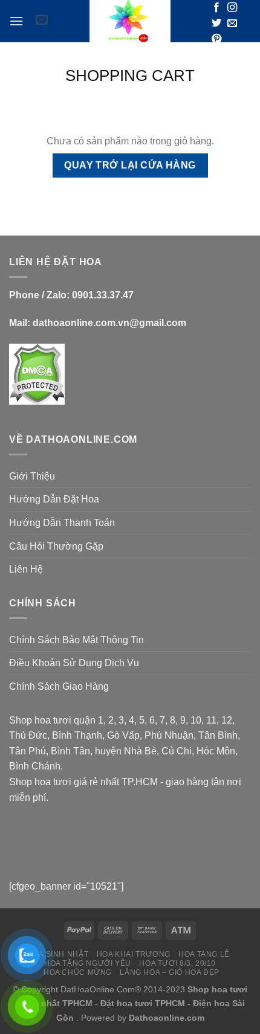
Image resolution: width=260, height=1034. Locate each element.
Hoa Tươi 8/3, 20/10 (177, 963)
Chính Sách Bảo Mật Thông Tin (76, 640)
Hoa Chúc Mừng (78, 972)
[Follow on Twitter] (216, 23)
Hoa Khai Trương (134, 954)
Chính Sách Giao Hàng (59, 686)
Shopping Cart (130, 75)
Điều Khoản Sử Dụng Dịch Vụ (74, 663)
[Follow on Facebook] (216, 7)
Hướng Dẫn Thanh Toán (62, 523)
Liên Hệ (26, 569)
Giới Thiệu (32, 476)
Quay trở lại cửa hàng (130, 165)
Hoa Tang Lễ (204, 954)
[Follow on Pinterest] (216, 39)
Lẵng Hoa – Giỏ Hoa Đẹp (169, 972)
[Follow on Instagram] (232, 7)
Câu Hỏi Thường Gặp (56, 546)
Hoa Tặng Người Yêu (87, 963)
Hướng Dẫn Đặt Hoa (54, 499)
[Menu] (16, 21)
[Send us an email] (232, 23)
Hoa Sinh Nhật (57, 954)
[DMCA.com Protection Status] (37, 373)
